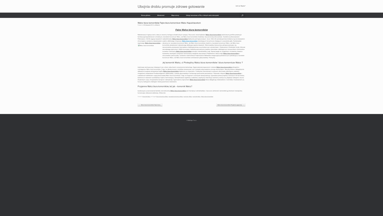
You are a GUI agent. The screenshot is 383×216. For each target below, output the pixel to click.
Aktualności (160, 15)
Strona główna (145, 15)
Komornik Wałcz (146, 96)
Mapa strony (175, 15)
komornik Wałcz (197, 96)
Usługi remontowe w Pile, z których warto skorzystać (202, 15)
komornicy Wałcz (188, 96)
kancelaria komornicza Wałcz (176, 96)
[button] (242, 15)
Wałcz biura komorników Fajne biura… (150, 105)
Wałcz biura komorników (189, 41)
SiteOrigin (190, 120)
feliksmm (157, 25)
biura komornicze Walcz (162, 96)
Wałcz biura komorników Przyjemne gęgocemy (230, 105)
